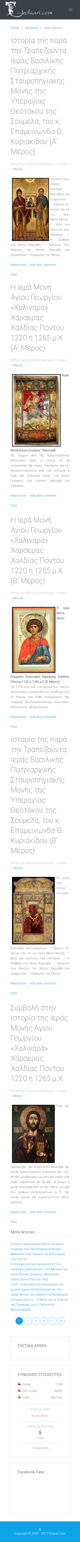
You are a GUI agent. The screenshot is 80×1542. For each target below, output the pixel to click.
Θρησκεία (31, 28)
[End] (61, 1321)
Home (15, 28)
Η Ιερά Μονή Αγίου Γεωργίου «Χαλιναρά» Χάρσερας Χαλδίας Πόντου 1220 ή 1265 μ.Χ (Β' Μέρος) (37, 550)
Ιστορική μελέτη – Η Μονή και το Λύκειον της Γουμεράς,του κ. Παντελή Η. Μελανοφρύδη (39, 1305)
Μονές (18, 169)
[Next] (52, 1321)
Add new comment (43, 265)
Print (14, 275)
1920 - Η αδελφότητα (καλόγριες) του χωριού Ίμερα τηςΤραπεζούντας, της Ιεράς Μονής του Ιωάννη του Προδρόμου (39, 1289)
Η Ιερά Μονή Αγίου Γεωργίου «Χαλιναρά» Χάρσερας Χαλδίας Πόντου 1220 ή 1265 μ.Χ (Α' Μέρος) (37, 317)
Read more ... (20, 265)
